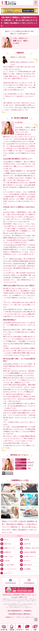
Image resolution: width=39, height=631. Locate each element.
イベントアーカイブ (10, 569)
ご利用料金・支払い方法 (31, 548)
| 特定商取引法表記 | (15, 614)
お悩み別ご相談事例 (30, 552)
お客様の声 (7, 552)
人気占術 (7, 560)
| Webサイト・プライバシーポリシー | (19, 617)
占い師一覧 (27, 544)
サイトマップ (8, 573)
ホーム (6, 539)
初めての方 (7, 544)
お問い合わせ (28, 565)
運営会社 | (27, 614)
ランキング (27, 560)
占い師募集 (27, 569)
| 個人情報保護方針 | (14, 611)
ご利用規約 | (27, 611)
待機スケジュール (9, 548)
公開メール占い (9, 556)
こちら (15, 597)
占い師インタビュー (30, 556)
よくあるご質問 (9, 565)
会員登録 (26, 539)
